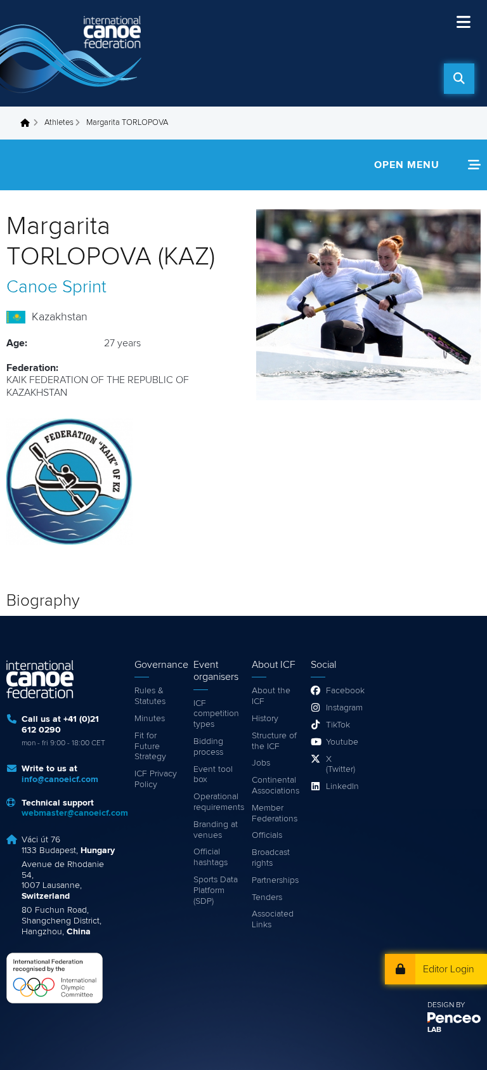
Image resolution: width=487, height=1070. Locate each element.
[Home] (73, 53)
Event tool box (213, 775)
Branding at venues (215, 830)
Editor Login (448, 969)
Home (28, 123)
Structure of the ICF (274, 741)
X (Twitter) (340, 764)
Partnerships (275, 880)
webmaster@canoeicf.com (75, 813)
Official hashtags (210, 857)
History (265, 718)
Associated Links (273, 919)
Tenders (267, 897)
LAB (434, 1030)
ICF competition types (216, 714)
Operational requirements (216, 802)
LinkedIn (341, 786)
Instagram (341, 707)
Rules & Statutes (150, 696)
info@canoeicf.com (60, 779)
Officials (267, 835)
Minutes (149, 718)
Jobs (261, 763)
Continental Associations (275, 785)
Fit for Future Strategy (150, 746)
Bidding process (208, 747)
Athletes (59, 123)
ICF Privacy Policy (155, 779)
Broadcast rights (271, 858)
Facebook (341, 690)
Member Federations (274, 813)
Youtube (341, 742)
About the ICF (271, 696)
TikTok (338, 725)
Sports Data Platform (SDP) (215, 890)
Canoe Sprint (56, 287)
